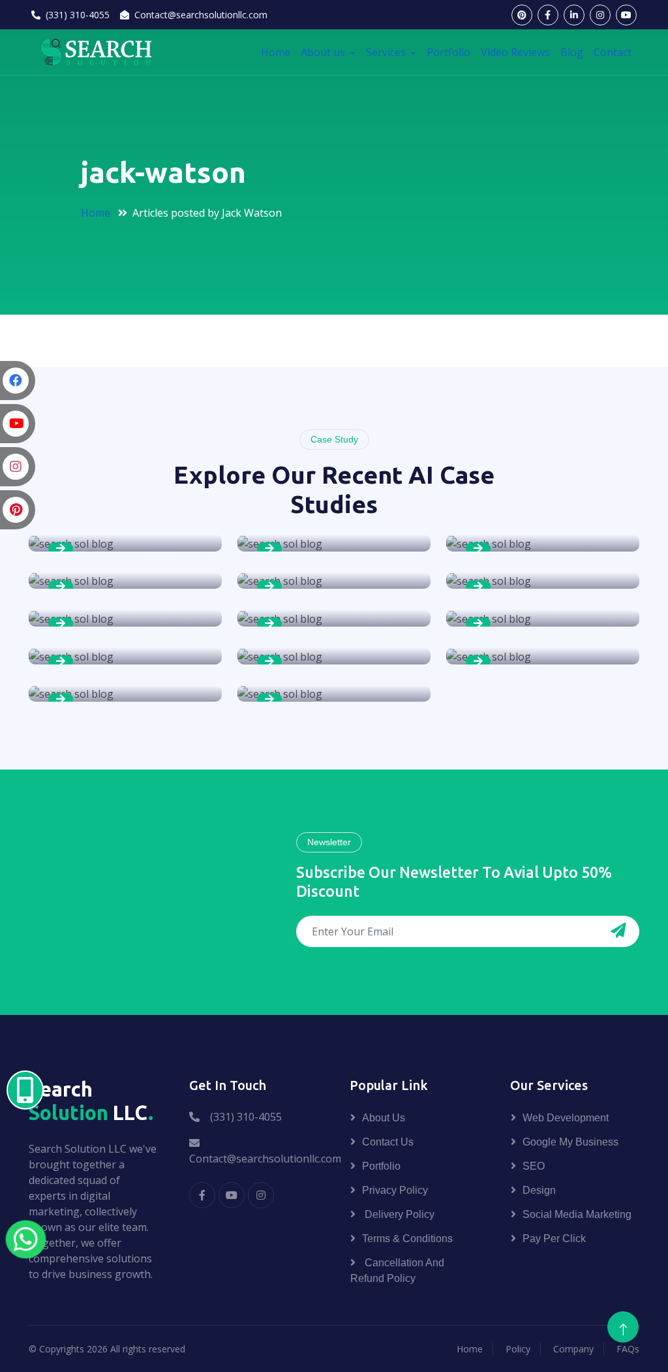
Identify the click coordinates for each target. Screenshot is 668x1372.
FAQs (627, 1349)
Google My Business (570, 1141)
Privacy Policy (395, 1190)
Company (573, 1349)
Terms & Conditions (407, 1238)
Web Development (566, 1117)
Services (387, 52)
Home (275, 52)
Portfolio (448, 52)
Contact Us (388, 1141)
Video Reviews (515, 52)
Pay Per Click (554, 1238)
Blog (571, 52)
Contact (612, 52)
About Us (383, 1117)
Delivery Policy (398, 1214)
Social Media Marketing (577, 1214)
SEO (534, 1166)
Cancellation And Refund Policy (397, 1270)
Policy (518, 1349)
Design (539, 1190)
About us (324, 52)
